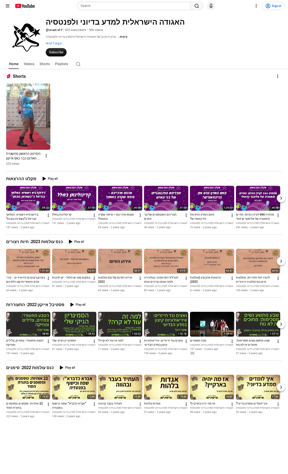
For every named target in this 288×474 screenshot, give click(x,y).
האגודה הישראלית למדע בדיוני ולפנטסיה (28, 223)
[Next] (281, 198)
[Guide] (7, 5)
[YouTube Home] (25, 6)
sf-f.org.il (55, 43)
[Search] (196, 6)
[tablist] (144, 64)
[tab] (14, 64)
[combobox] (135, 5)
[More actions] (277, 76)
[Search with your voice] (211, 6)
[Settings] (256, 5)
